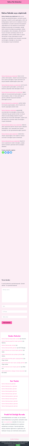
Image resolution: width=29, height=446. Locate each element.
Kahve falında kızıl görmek (9, 383)
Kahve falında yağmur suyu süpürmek (12, 124)
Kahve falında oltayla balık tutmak (10, 338)
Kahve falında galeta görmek (9, 391)
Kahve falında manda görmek (9, 398)
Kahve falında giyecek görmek (10, 406)
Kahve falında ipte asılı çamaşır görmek (12, 354)
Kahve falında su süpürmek (9, 110)
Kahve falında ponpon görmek (10, 401)
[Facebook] (8, 152)
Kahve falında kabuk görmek (9, 388)
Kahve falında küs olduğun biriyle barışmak (13, 371)
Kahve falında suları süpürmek (10, 134)
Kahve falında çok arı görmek (9, 386)
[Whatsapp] (3, 152)
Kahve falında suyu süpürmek (9, 76)
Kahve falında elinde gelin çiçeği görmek (12, 358)
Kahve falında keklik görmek (9, 347)
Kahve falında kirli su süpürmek (10, 103)
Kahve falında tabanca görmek (10, 403)
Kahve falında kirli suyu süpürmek (10, 141)
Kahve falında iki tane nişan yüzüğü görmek (13, 362)
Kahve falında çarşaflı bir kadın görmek (12, 341)
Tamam (17, 445)
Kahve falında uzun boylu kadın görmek (12, 350)
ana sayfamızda (8, 422)
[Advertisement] (14, 59)
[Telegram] (5, 152)
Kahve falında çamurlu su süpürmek (11, 85)
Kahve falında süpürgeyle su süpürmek (12, 92)
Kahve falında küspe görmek (9, 393)
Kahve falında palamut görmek (10, 396)
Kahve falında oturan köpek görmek (11, 366)
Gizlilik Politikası (14, 439)
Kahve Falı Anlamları (15, 2)
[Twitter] (11, 152)
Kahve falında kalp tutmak (8, 345)
